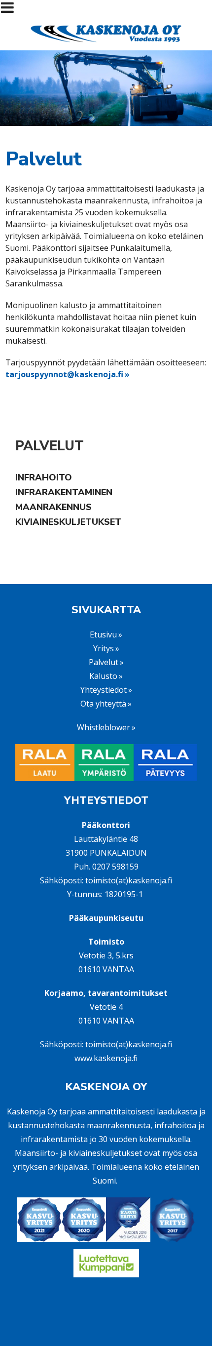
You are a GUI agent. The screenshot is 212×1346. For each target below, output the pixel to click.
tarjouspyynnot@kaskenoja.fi (64, 374)
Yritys (103, 648)
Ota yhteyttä (103, 703)
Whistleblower (103, 727)
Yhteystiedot (103, 689)
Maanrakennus (53, 507)
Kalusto (103, 676)
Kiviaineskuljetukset (68, 522)
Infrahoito (43, 477)
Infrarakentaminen (63, 492)
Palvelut (49, 446)
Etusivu (103, 634)
